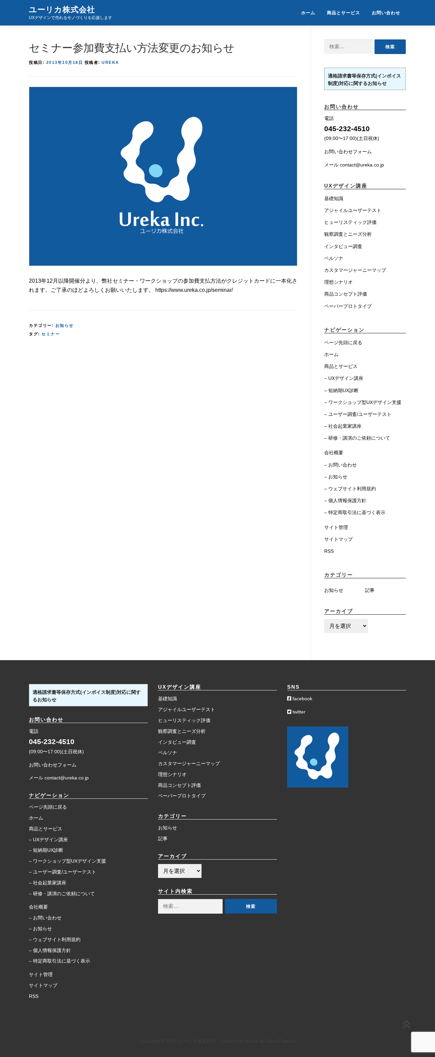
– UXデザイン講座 (343, 378)
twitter (298, 712)
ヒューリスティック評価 (350, 222)
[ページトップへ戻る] (406, 1025)
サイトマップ (338, 539)
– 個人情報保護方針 (345, 500)
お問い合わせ (386, 12)
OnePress (232, 1041)
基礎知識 (333, 198)
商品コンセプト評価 (345, 294)
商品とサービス (343, 12)
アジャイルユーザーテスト (352, 210)
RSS (329, 551)
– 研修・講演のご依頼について (357, 438)
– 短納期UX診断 (341, 390)
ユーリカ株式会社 (62, 9)
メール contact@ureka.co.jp (354, 165)
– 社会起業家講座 (343, 426)
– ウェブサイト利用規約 (350, 488)
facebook (301, 698)
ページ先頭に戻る (343, 342)
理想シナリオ (338, 282)
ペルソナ (333, 258)
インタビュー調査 (343, 246)
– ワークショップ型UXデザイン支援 (362, 402)
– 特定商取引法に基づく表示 (354, 512)
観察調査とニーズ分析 (348, 234)
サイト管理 (336, 527)
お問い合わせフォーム (348, 151)
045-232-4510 (347, 129)
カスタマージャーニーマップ (355, 270)
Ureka (110, 62)
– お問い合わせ (340, 465)
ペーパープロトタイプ (348, 306)
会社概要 (333, 452)
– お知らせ (335, 476)
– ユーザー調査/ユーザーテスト (358, 414)
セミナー (50, 334)
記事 (370, 590)
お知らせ (64, 325)
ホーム (308, 12)
